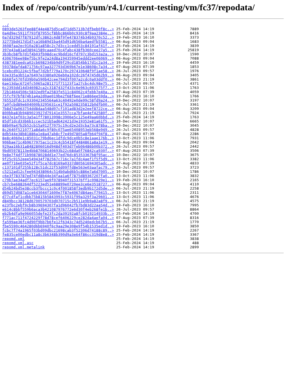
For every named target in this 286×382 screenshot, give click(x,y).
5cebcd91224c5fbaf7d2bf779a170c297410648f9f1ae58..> (58, 71)
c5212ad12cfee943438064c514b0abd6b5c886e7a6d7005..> (58, 171)
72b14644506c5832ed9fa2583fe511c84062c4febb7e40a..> (58, 92)
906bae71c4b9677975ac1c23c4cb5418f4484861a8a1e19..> (58, 142)
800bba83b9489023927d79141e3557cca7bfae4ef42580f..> (58, 113)
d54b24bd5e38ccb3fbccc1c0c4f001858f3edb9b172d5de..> (58, 188)
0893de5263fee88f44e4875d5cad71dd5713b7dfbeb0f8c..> (58, 29)
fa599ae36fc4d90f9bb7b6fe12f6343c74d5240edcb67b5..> (58, 222)
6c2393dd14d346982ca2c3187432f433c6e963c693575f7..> (58, 88)
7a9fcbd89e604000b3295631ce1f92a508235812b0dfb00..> (58, 104)
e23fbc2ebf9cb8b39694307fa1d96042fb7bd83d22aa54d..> (58, 205)
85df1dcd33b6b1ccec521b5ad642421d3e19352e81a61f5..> (58, 121)
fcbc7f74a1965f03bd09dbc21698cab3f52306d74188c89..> (58, 230)
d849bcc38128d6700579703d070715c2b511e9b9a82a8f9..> (58, 201)
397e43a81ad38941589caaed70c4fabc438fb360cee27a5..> (58, 50)
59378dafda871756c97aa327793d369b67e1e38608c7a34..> (58, 67)
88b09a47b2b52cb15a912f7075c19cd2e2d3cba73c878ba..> (58, 125)
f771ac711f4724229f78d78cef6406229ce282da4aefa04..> (58, 218)
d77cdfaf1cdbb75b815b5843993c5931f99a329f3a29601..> (58, 197)
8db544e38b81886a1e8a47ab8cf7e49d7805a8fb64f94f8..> (58, 134)
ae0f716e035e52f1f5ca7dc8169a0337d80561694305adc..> (58, 163)
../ (5, 25)
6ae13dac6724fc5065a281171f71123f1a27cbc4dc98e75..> (58, 83)
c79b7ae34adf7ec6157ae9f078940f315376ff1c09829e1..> (58, 180)
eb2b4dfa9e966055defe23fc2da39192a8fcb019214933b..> (58, 213)
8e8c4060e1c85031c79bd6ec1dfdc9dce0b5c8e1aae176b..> (58, 138)
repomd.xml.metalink (23, 247)
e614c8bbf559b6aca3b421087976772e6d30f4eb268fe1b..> (58, 209)
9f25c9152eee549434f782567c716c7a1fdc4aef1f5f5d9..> (58, 159)
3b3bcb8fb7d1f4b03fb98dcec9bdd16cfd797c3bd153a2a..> (58, 54)
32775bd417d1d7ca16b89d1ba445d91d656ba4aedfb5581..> (58, 41)
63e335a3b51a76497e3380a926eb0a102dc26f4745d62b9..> (58, 75)
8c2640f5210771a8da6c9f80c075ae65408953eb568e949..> (58, 130)
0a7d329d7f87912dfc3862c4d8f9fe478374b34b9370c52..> (58, 37)
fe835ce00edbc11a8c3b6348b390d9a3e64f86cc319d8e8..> (58, 234)
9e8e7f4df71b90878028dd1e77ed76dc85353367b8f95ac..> (58, 155)
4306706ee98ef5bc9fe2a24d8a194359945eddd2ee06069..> (58, 58)
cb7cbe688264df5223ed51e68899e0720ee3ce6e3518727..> (58, 184)
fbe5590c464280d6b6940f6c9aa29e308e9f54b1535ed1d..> (58, 226)
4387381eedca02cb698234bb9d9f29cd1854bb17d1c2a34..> (58, 62)
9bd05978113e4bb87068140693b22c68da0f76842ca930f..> (58, 150)
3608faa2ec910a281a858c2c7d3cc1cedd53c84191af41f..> (58, 46)
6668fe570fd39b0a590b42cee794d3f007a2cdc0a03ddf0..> (58, 79)
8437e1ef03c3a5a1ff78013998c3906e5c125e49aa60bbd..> (58, 117)
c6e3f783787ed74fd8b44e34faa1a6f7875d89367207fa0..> (58, 176)
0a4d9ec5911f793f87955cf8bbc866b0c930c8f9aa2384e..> (58, 33)
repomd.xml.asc (18, 243)
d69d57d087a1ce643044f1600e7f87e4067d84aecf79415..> (58, 192)
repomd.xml (13, 239)
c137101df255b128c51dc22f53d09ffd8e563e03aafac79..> (58, 167)
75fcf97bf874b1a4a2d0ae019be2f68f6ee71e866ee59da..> (58, 96)
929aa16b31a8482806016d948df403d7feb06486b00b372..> (58, 146)
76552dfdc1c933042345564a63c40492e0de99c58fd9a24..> (58, 100)
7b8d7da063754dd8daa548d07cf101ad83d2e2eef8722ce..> (58, 109)
